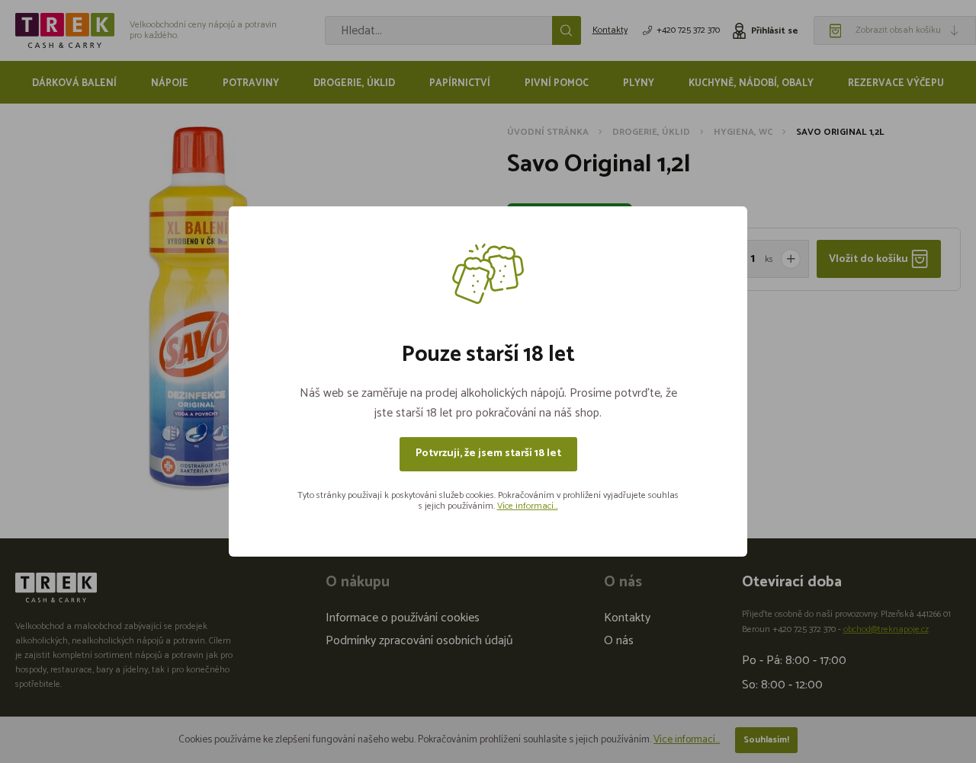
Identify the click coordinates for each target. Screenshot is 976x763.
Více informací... (527, 506)
